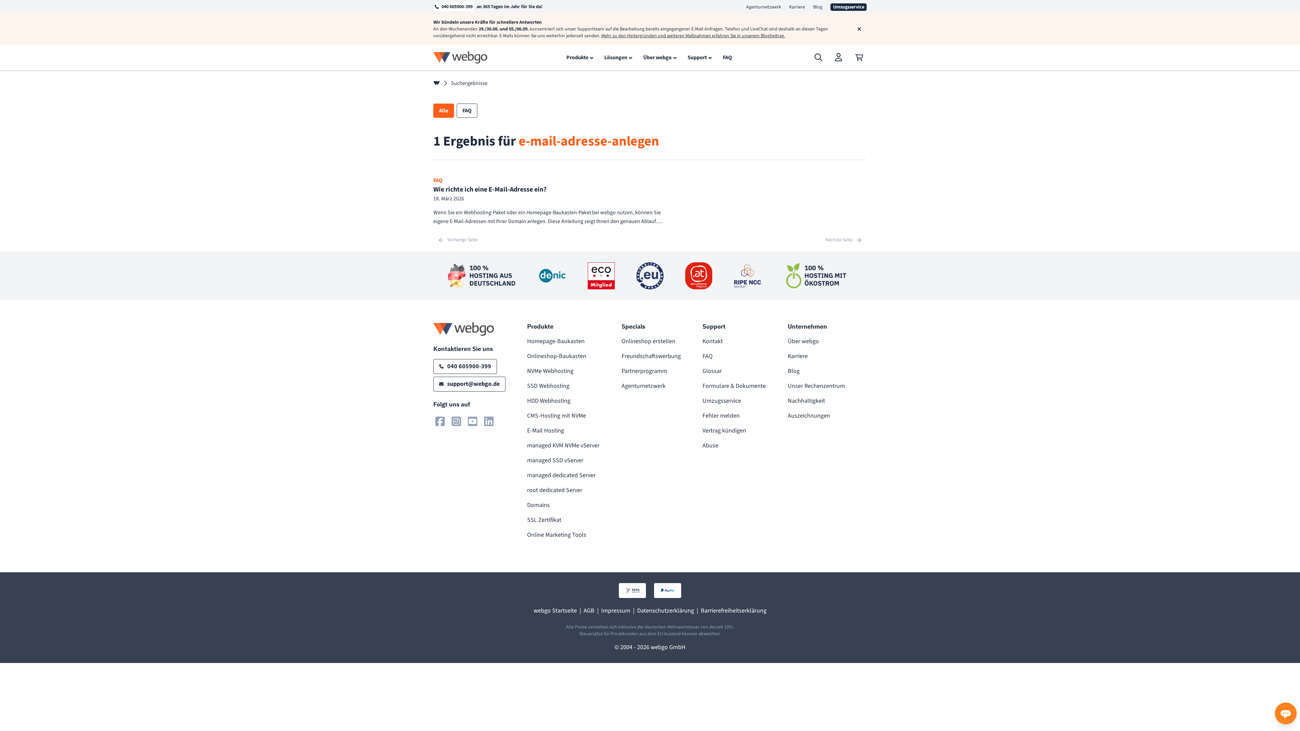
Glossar (712, 371)
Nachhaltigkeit (806, 401)
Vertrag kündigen (724, 430)
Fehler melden (721, 416)
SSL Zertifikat (544, 520)
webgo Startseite (555, 610)
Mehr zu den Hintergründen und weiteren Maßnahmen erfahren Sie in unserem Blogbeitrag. (693, 35)
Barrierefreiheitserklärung (733, 610)
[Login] (838, 57)
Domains (538, 505)
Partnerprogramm (644, 371)
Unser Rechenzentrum (816, 386)
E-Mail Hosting (545, 430)
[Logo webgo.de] (460, 57)
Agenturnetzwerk (763, 7)
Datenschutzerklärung (665, 610)
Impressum (615, 610)
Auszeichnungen (809, 416)
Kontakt (712, 341)
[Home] (436, 83)
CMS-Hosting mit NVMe (556, 416)
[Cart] (859, 57)
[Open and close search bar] (818, 57)
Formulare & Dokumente (734, 386)
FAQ (707, 356)
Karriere (797, 7)
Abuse (710, 445)
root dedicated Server (554, 490)
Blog (817, 7)
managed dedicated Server (561, 475)
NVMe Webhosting (550, 371)
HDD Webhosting (548, 401)
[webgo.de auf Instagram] (456, 421)
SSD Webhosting (548, 386)
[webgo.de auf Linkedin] (489, 421)
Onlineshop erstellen (648, 341)
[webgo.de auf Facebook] (440, 421)
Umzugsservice (721, 401)
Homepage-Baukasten (556, 341)
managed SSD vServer (555, 460)
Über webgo (803, 341)
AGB (589, 610)
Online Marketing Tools (556, 535)
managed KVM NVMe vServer (563, 445)
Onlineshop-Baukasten (556, 356)
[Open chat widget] (1286, 713)
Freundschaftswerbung (651, 356)
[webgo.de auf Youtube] (472, 421)
